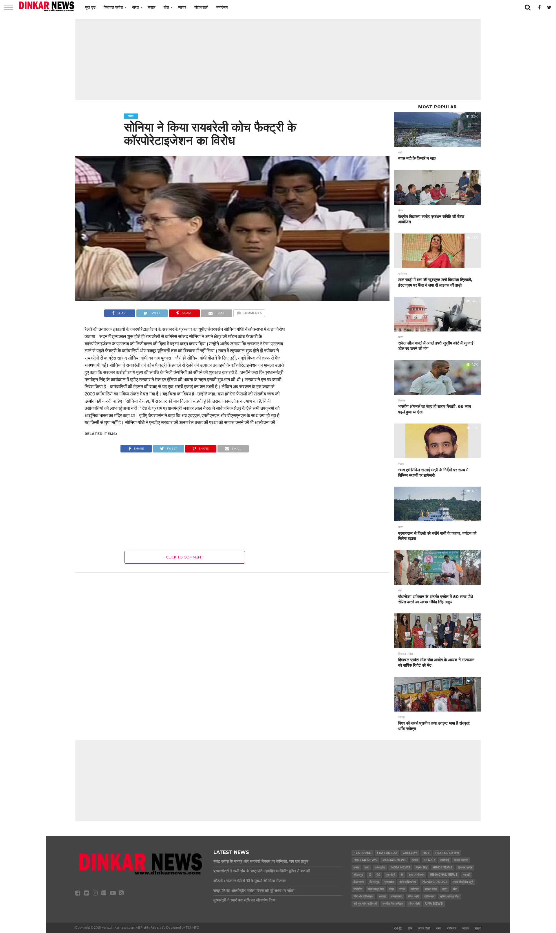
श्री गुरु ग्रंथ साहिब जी (365, 903)
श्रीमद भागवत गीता (449, 896)
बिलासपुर (374, 882)
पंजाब (356, 867)
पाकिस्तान (429, 896)
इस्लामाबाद (396, 896)
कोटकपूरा (358, 875)
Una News (434, 903)
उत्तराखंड (389, 882)
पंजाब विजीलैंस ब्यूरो (463, 882)
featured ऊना (447, 853)
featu (429, 860)
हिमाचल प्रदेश (113, 7)
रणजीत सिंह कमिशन (393, 903)
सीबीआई (444, 860)
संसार (152, 7)
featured (363, 853)
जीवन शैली (201, 7)
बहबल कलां (431, 889)
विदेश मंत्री (413, 896)
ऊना (367, 867)
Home (397, 928)
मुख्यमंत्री (390, 875)
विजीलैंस (358, 889)
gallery (410, 853)
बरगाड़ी (466, 875)
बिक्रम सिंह (421, 867)
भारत (135, 7)
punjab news (394, 860)
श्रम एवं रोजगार (416, 875)
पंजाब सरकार (461, 860)
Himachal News (444, 875)
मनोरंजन (222, 7)
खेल (166, 7)
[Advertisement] (278, 59)
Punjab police (434, 882)
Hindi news (442, 867)
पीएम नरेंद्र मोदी (376, 889)
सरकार (382, 896)
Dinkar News (365, 860)
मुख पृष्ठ (90, 7)
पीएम (391, 889)
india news (400, 867)
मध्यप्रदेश (380, 867)
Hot (426, 853)
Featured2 (387, 853)
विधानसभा (359, 882)
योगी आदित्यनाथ (407, 882)
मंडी (378, 875)
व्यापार (182, 7)
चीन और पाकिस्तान (363, 896)
